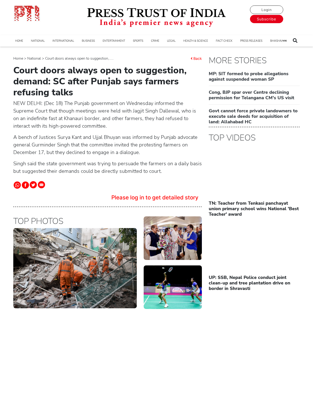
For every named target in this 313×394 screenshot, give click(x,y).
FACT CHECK (224, 41)
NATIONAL (38, 41)
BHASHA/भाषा (278, 41)
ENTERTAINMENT (114, 41)
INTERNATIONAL (63, 41)
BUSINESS (88, 41)
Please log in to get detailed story (154, 197)
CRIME (155, 41)
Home (18, 58)
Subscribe (266, 19)
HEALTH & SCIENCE (195, 41)
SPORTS (138, 41)
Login (266, 9)
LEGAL (171, 41)
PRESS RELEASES (251, 41)
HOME (19, 41)
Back (197, 58)
